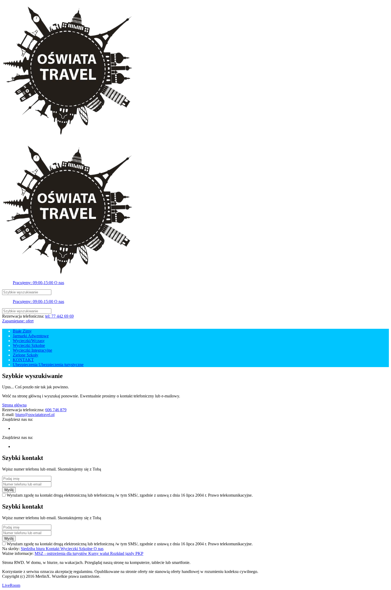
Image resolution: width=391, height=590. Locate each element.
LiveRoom (11, 585)
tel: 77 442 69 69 (59, 316)
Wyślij (9, 490)
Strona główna (14, 405)
